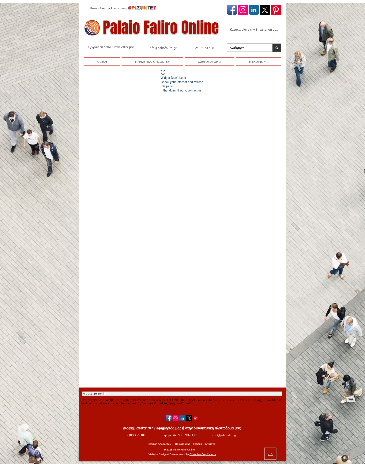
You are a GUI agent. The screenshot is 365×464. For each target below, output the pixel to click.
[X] (265, 10)
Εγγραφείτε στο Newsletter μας (111, 47)
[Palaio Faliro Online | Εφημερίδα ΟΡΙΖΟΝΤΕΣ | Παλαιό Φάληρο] (232, 10)
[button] (152, 61)
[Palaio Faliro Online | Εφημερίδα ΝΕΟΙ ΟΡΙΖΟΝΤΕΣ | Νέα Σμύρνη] (254, 10)
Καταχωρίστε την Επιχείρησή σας (254, 29)
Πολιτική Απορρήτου (159, 443)
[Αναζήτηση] (276, 48)
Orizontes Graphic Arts (202, 454)
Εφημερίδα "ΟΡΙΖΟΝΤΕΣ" (180, 435)
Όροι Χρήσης (183, 443)
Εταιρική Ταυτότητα (204, 443)
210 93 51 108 (204, 48)
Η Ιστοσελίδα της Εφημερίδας (108, 8)
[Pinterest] (276, 10)
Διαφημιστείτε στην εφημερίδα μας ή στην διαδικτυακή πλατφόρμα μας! (182, 428)
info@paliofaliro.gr (163, 48)
